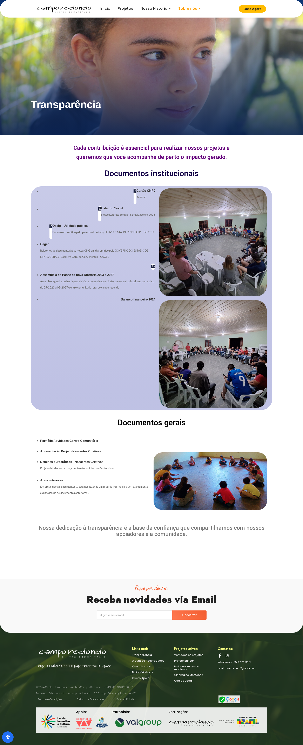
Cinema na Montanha (188, 675)
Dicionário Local (142, 672)
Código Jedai (183, 681)
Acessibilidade (125, 699)
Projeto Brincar (184, 661)
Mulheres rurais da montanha (186, 668)
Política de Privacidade (90, 699)
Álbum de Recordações (148, 661)
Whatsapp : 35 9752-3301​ (234, 662)
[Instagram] (227, 656)
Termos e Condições (50, 699)
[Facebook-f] (220, 656)
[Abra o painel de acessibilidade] (8, 737)
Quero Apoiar (141, 678)
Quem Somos (141, 666)
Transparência (142, 655)
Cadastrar (189, 615)
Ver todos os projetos (188, 655)
